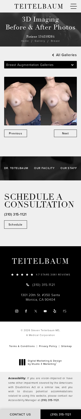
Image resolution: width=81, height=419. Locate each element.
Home (25, 41)
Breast (55, 41)
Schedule (16, 224)
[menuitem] (17, 311)
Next (65, 133)
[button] (73, 6)
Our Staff (68, 168)
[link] (40, 274)
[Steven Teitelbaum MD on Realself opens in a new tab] (64, 311)
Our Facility (44, 168)
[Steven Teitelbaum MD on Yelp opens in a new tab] (55, 311)
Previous (15, 133)
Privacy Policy (48, 346)
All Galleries (66, 55)
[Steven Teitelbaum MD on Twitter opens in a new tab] (36, 311)
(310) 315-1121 (50, 400)
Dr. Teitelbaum (16, 168)
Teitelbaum (40, 261)
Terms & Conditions (22, 346)
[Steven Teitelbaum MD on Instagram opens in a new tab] (17, 311)
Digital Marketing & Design (45, 362)
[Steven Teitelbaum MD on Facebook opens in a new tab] (26, 311)
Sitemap (66, 346)
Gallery (40, 41)
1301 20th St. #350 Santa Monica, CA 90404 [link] (40, 297)
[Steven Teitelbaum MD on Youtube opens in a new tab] (45, 311)
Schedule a (39, 201)
